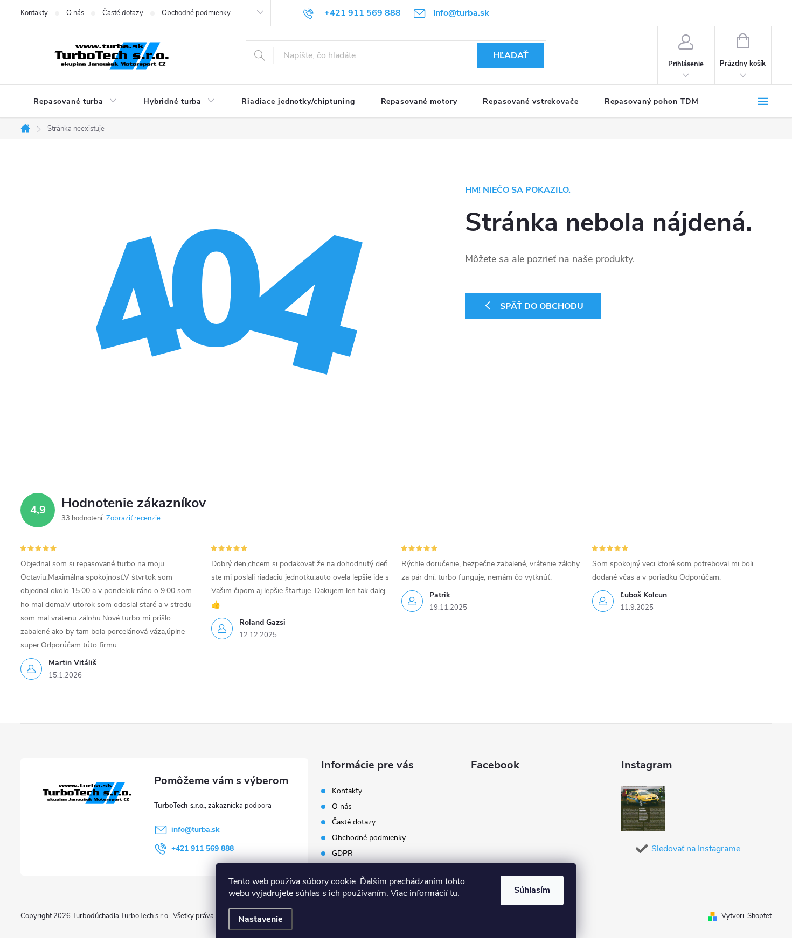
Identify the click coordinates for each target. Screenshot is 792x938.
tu (453, 893)
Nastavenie (260, 919)
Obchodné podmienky (196, 13)
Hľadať (511, 55)
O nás (75, 13)
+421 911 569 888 (202, 848)
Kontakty (34, 13)
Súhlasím (532, 890)
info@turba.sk (195, 829)
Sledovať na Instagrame (695, 849)
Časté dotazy (122, 13)
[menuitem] (75, 101)
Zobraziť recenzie (133, 518)
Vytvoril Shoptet (746, 916)
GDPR (342, 853)
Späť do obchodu (541, 306)
